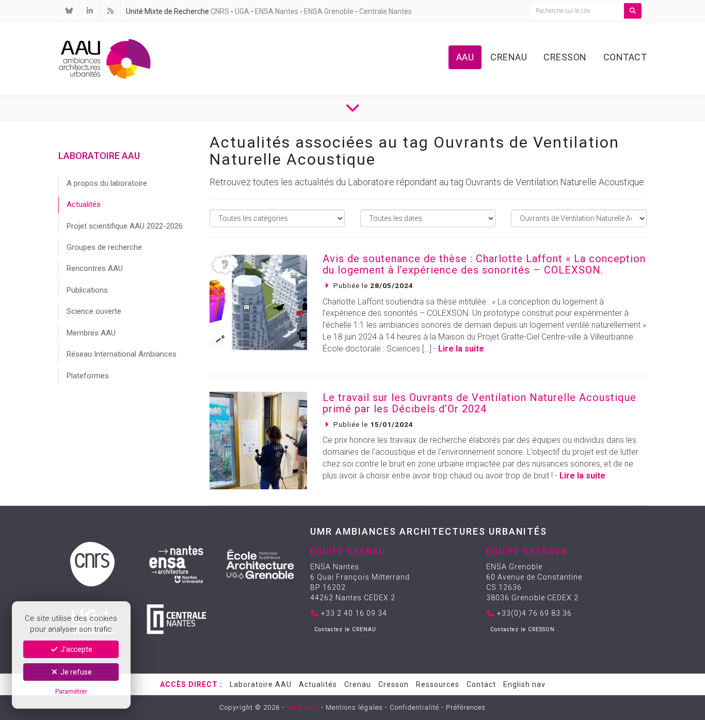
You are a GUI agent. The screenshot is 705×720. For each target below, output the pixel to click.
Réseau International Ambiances (122, 354)
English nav (524, 684)
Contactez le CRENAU (345, 629)
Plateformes (88, 375)
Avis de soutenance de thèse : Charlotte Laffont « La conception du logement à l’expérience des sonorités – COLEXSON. (484, 264)
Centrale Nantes (385, 11)
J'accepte (75, 649)
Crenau (508, 57)
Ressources (437, 684)
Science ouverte (94, 311)
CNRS (220, 11)
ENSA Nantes (276, 11)
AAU (465, 57)
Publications (87, 290)
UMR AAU (302, 707)
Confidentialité (414, 707)
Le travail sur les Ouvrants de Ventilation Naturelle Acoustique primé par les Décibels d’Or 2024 (479, 403)
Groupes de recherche (104, 247)
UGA (242, 11)
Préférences (466, 707)
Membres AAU (91, 333)
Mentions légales (354, 707)
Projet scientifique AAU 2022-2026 (125, 226)
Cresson (565, 57)
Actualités (84, 204)
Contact (625, 57)
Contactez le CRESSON (522, 629)
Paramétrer (71, 691)
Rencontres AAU (95, 268)
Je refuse (75, 672)
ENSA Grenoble (329, 11)
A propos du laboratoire (107, 183)
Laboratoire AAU (261, 684)
